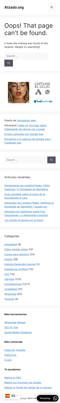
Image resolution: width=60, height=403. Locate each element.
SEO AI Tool (11, 327)
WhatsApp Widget (14, 322)
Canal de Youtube (14, 350)
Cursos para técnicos (16, 254)
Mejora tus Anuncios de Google (22, 382)
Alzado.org (14, 7)
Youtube (9, 299)
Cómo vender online (16, 249)
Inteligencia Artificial (16, 269)
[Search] (8, 63)
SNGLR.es (10, 355)
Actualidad (10, 244)
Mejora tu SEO (12, 377)
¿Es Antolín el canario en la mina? (24, 220)
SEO (6, 274)
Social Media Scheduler (18, 332)
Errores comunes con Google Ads (23, 134)
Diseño (8, 259)
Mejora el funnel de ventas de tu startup (28, 387)
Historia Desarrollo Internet (20, 264)
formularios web (26, 120)
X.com (8, 360)
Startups (9, 279)
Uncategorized (13, 284)
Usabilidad (10, 289)
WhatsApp (10, 294)
